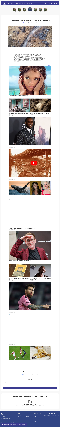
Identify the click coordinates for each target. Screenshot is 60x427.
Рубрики (12, 3)
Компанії (35, 416)
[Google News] (56, 413)
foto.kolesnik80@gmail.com (5, 418)
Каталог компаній (18, 3)
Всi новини (30, 17)
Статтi (18, 417)
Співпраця (49, 415)
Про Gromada (28, 3)
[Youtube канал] (56, 3)
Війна (26, 415)
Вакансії (53, 415)
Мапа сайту (46, 415)
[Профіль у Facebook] (54, 3)
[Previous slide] (10, 10)
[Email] (36, 371)
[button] (23, 371)
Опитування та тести (36, 417)
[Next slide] (49, 10)
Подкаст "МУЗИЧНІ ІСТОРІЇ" (20, 420)
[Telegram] (27, 371)
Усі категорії (19, 415)
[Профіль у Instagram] (53, 3)
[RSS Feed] (58, 413)
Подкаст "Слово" (28, 416)
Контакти (32, 3)
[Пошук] (45, 3)
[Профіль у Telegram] (51, 3)
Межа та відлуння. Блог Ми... (29, 420)
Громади (23, 3)
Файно (24, 424)
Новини (8, 3)
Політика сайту (57, 415)
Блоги (18, 416)
